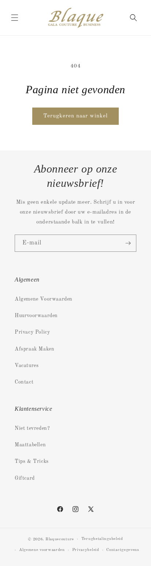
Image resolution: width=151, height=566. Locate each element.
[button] (15, 18)
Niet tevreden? (32, 428)
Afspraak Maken (34, 349)
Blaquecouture (59, 539)
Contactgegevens (122, 550)
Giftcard (25, 478)
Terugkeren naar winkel (75, 116)
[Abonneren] (128, 243)
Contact (24, 382)
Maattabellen (30, 444)
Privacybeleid (85, 550)
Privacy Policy (32, 332)
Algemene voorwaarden (42, 550)
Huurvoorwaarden (36, 315)
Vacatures (26, 365)
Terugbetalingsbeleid (102, 539)
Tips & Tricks (32, 461)
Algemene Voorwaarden (44, 299)
